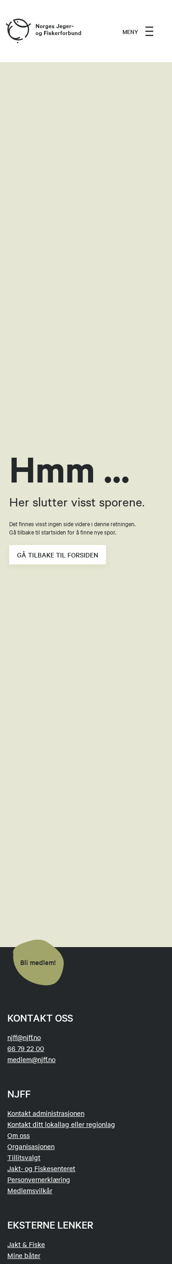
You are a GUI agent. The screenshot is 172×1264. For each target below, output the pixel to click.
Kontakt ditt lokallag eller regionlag (61, 1124)
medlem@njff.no (31, 1059)
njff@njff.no (24, 1037)
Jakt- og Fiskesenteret (41, 1168)
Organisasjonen (31, 1146)
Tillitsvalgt (23, 1157)
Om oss (18, 1135)
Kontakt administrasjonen (45, 1113)
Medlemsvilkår (29, 1190)
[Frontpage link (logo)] (18, 31)
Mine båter (23, 1255)
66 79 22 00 (25, 1048)
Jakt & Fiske (26, 1244)
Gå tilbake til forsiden (57, 554)
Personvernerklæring (38, 1179)
